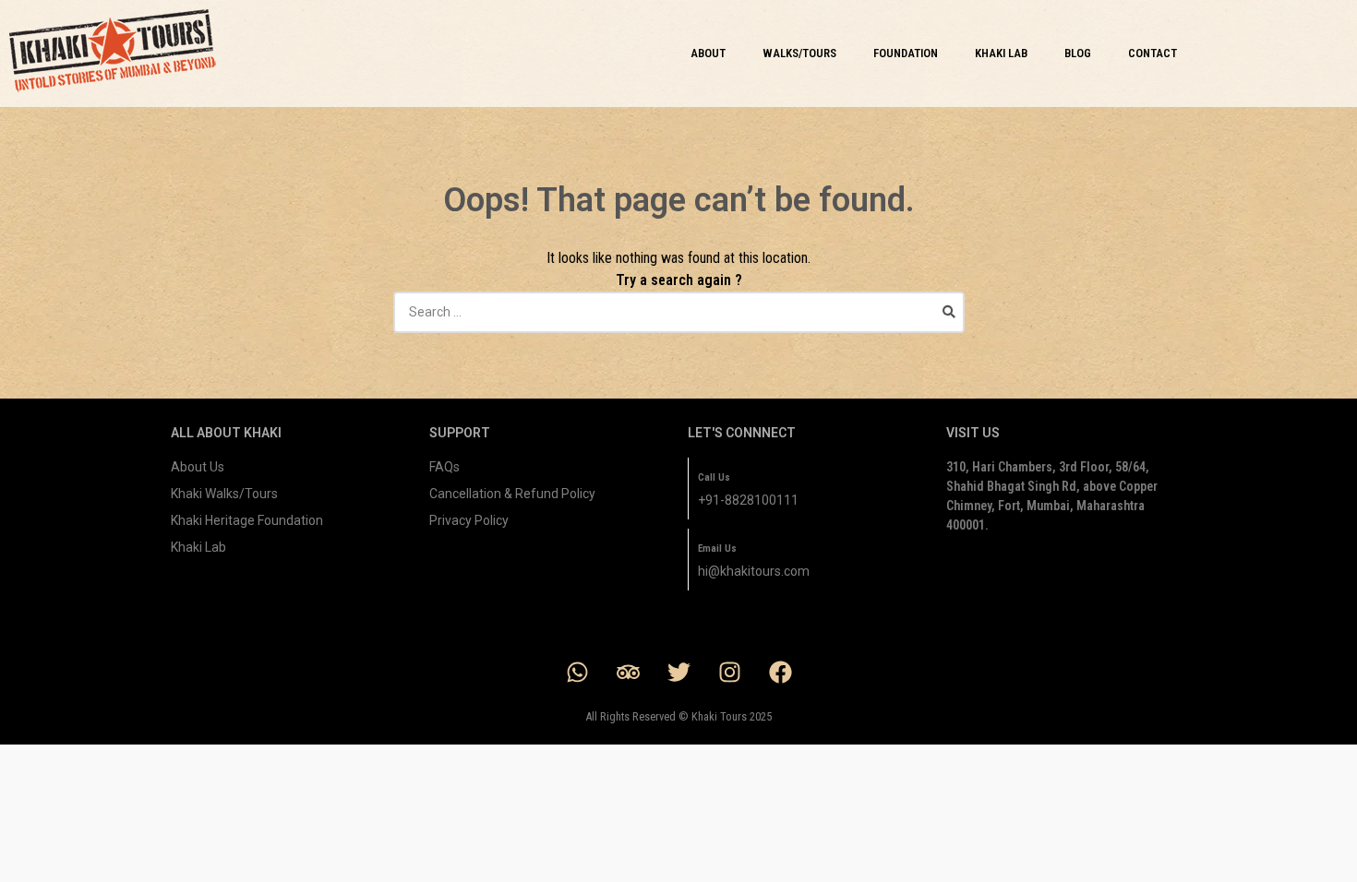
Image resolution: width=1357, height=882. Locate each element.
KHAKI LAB (1001, 53)
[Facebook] (780, 672)
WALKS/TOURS (799, 53)
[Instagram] (729, 672)
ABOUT (708, 53)
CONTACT (1152, 53)
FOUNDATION (905, 53)
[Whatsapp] (577, 672)
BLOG (1077, 53)
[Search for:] (679, 311)
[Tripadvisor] (628, 672)
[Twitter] (678, 672)
